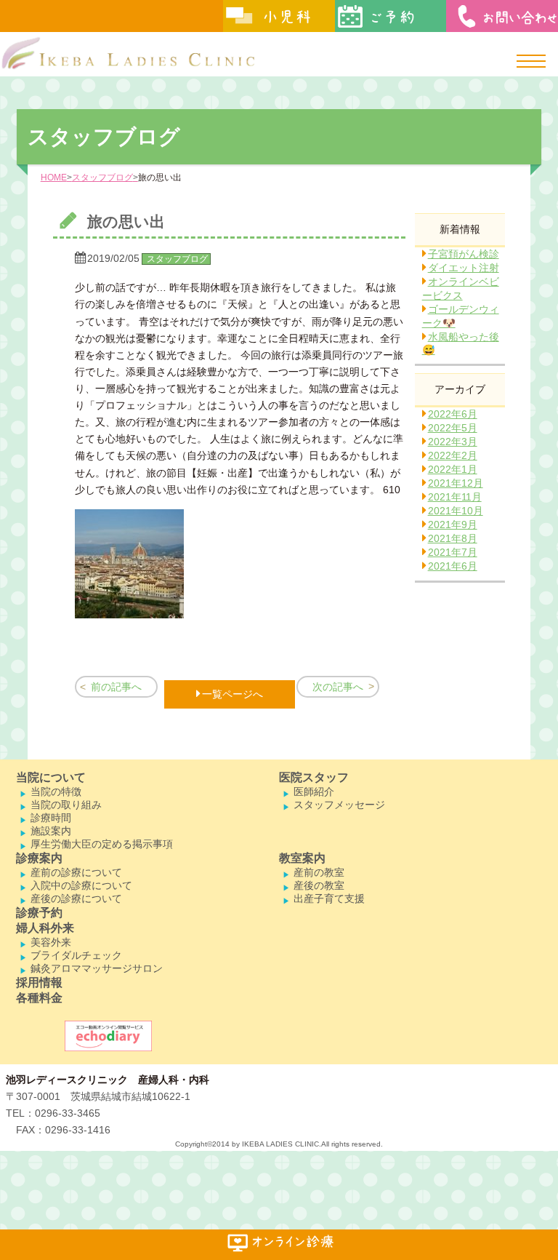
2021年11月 (455, 497)
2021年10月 (455, 511)
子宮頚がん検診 (463, 254)
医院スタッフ (314, 777)
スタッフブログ (102, 177)
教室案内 (302, 858)
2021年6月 (452, 566)
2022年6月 (452, 414)
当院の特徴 (56, 791)
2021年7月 (452, 552)
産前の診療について (76, 872)
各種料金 (39, 998)
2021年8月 (452, 538)
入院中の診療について (81, 885)
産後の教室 (319, 885)
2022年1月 (452, 469)
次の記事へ (337, 687)
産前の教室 (319, 872)
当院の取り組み (66, 804)
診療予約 (39, 912)
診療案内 (39, 858)
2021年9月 (452, 524)
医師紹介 (314, 791)
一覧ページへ (232, 694)
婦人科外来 (45, 928)
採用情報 (39, 982)
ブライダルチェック (76, 955)
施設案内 (51, 831)
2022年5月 (452, 428)
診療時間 (51, 818)
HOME (54, 177)
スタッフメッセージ (339, 804)
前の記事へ (116, 687)
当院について (51, 777)
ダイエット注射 (463, 268)
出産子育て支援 (329, 898)
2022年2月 (452, 455)
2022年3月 (452, 441)
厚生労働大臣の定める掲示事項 (102, 844)
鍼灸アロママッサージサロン (97, 968)
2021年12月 (455, 483)
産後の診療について (76, 898)
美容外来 (51, 942)
